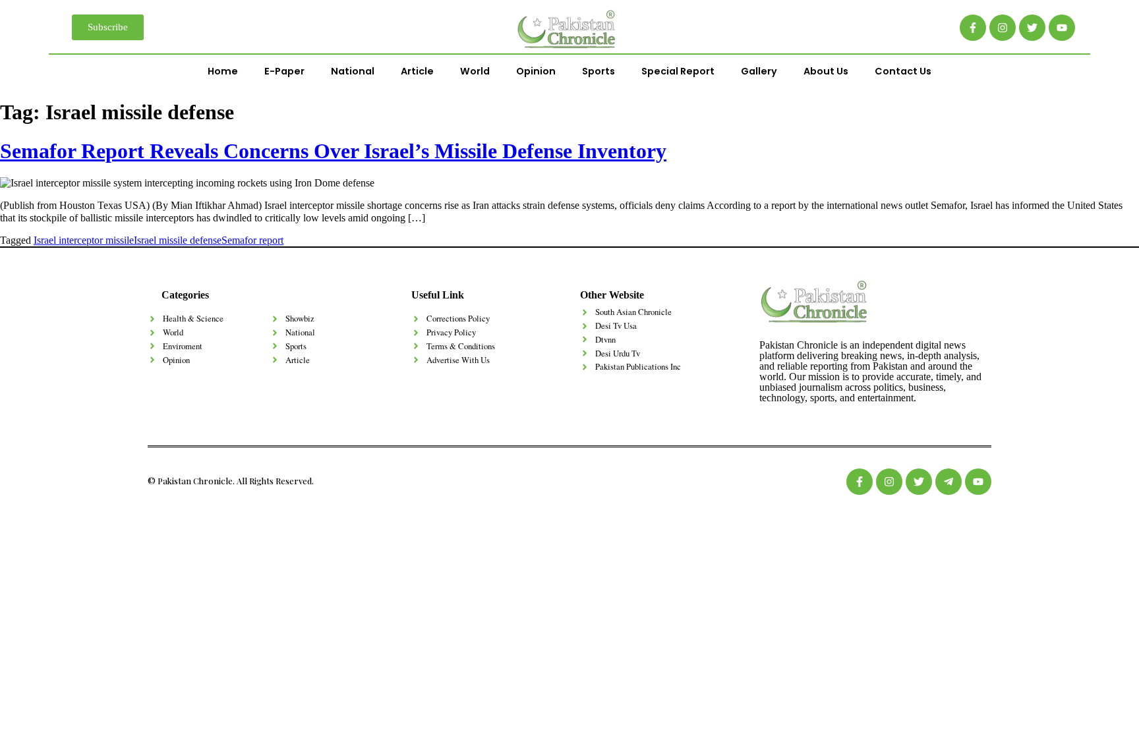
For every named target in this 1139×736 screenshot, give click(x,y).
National (352, 71)
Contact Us (903, 71)
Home (223, 71)
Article (417, 71)
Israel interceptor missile (84, 240)
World (475, 71)
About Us (825, 71)
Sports (598, 71)
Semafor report (252, 240)
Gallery (759, 71)
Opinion (536, 71)
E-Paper (284, 71)
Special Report (678, 71)
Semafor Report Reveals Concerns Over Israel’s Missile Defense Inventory (333, 151)
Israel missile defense (177, 240)
